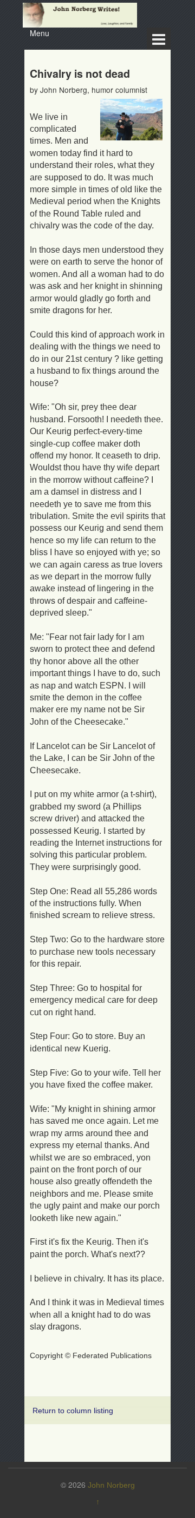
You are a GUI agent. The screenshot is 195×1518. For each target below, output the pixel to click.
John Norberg (111, 1485)
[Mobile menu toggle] (159, 39)
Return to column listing (72, 1410)
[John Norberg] (80, 14)
